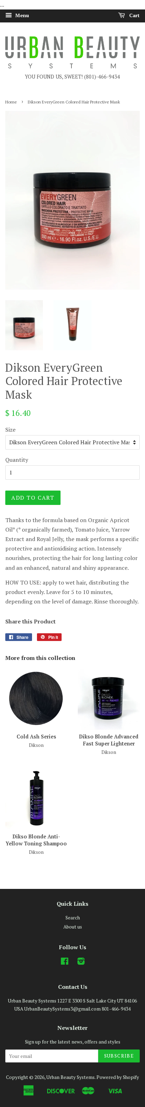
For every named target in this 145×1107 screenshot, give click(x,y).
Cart (134, 15)
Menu (21, 15)
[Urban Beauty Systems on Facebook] (65, 962)
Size (10, 429)
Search (72, 917)
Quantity (16, 460)
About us (72, 927)
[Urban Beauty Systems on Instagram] (81, 962)
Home (11, 101)
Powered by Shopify (117, 1077)
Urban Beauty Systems (70, 1077)
